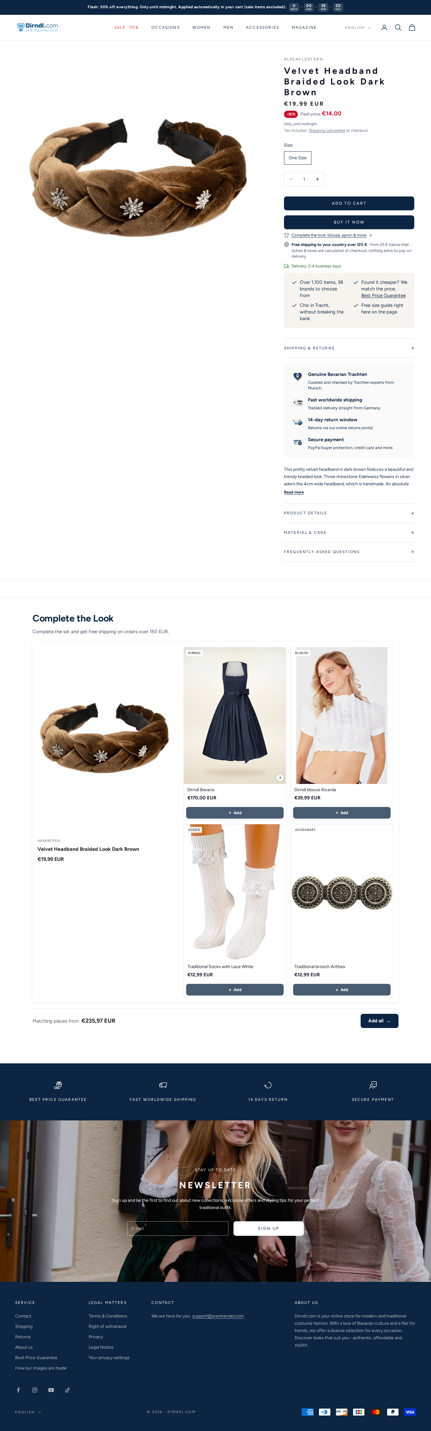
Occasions (165, 27)
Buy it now (349, 222)
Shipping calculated (327, 130)
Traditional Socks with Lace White (220, 966)
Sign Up (268, 1228)
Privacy (96, 1337)
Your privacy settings (109, 1357)
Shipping (23, 1326)
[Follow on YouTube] (51, 1390)
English (355, 28)
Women (201, 27)
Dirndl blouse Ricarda (315, 789)
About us (24, 1347)
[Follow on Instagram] (35, 1390)
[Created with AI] (280, 777)
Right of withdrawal (108, 1326)
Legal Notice (101, 1347)
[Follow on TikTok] (67, 1390)
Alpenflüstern (303, 59)
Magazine (304, 27)
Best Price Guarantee (383, 295)
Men (228, 27)
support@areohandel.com (218, 1316)
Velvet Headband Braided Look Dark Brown (88, 849)
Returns (23, 1337)
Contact (23, 1316)
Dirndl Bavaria (200, 789)
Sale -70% (126, 27)
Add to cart (349, 203)
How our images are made (41, 1368)
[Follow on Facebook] (18, 1390)
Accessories (262, 27)
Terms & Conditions (108, 1316)
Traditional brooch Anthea (319, 966)
